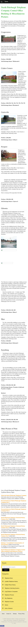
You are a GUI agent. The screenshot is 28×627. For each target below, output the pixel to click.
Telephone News (8, 578)
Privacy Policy (21, 613)
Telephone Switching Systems (11, 588)
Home (3, 613)
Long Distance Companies (11, 591)
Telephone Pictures (9, 595)
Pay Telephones (8, 598)
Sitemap (15, 613)
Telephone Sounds (9, 601)
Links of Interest (8, 608)
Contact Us (8, 613)
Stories (6, 605)
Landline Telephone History (11, 581)
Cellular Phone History (10, 584)
